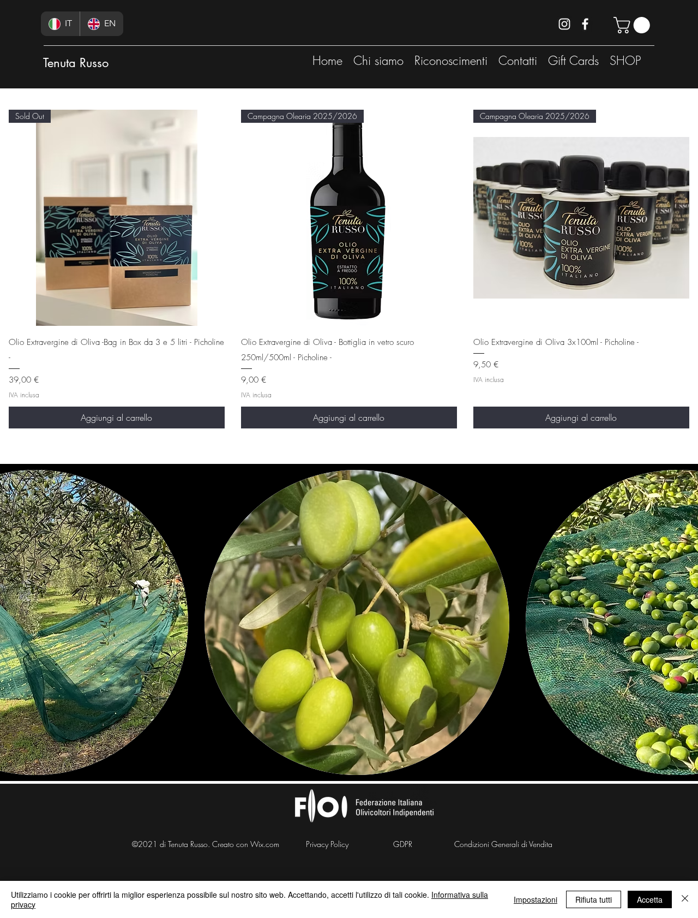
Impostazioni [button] (535, 899)
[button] (633, 25)
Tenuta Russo (76, 62)
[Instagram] (564, 24)
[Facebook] (585, 24)
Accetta (650, 899)
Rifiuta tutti (593, 899)
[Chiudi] (684, 899)
